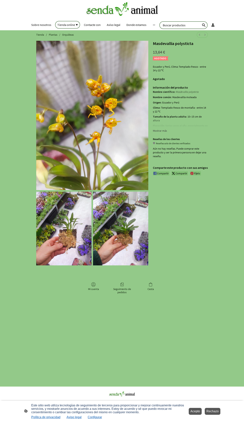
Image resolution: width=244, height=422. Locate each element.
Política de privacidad (45, 417)
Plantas (53, 34)
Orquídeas (68, 34)
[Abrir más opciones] (154, 24)
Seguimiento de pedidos (122, 290)
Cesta (151, 289)
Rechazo (212, 411)
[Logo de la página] (122, 9)
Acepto (195, 411)
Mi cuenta (93, 289)
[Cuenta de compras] (213, 25)
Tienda (40, 34)
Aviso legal (74, 417)
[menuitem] (199, 35)
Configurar (95, 417)
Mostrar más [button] (160, 130)
